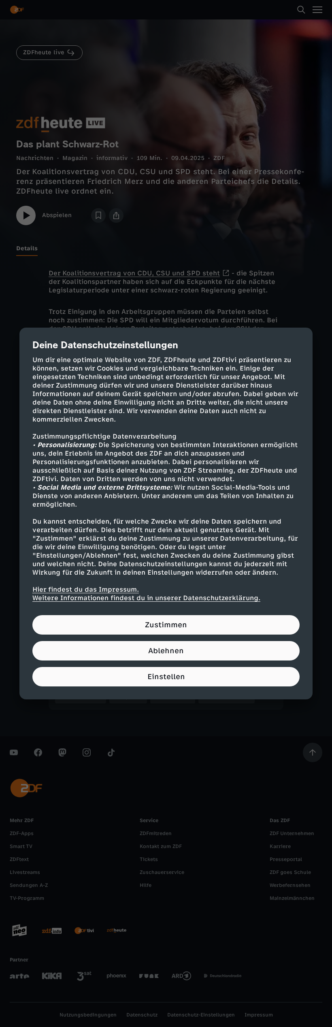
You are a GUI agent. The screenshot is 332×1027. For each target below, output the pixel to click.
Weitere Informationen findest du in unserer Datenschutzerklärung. (146, 598)
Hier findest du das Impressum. (85, 589)
